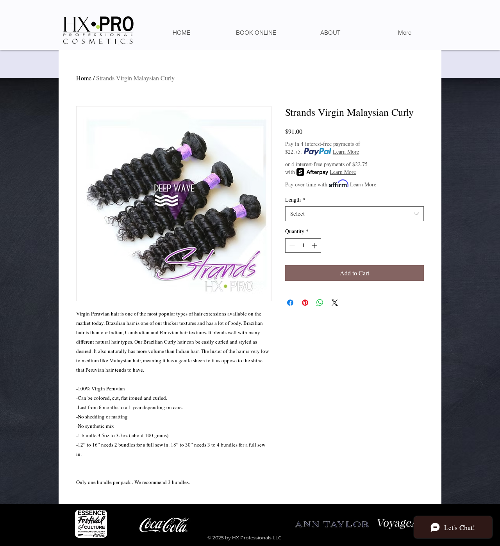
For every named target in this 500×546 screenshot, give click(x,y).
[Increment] (315, 245)
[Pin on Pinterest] (305, 302)
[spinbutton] (303, 245)
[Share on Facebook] (290, 302)
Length (295, 199)
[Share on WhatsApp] (320, 302)
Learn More (346, 151)
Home (83, 78)
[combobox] (354, 213)
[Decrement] (291, 245)
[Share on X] (334, 302)
